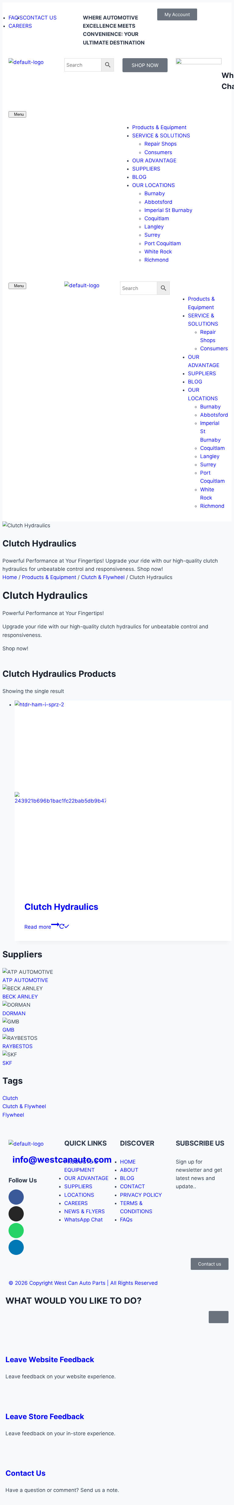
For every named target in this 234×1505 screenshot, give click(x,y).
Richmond (156, 260)
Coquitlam (156, 218)
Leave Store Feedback (44, 1416)
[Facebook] (16, 1197)
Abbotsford (158, 202)
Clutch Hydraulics (61, 907)
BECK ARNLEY (20, 997)
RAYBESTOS (17, 1046)
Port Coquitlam (162, 243)
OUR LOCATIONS (153, 185)
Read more (37, 927)
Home (9, 577)
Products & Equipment (159, 127)
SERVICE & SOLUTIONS (161, 135)
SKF (7, 1063)
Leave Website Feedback (49, 1359)
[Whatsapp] (16, 1230)
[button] (172, 114)
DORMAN (14, 1013)
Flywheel (13, 1115)
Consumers (158, 152)
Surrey (152, 235)
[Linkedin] (16, 1247)
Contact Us (25, 1473)
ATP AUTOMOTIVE (25, 980)
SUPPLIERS (146, 169)
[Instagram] (16, 1213)
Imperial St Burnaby (168, 210)
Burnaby (154, 193)
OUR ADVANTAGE (154, 160)
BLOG (139, 177)
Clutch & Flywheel (103, 577)
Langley (154, 227)
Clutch (10, 1098)
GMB (8, 1030)
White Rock (158, 252)
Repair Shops (160, 144)
